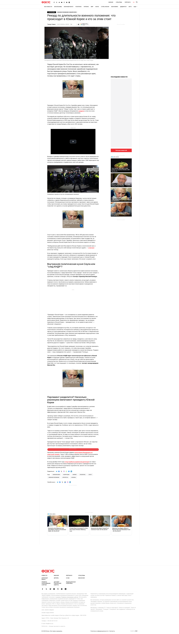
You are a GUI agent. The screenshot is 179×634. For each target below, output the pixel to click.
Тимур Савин (51, 24)
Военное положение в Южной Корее (67, 12)
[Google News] (66, 2)
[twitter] (46, 589)
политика (82, 474)
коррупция (66, 474)
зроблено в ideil (133, 631)
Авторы (56, 578)
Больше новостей (121, 150)
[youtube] (54, 589)
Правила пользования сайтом (46, 583)
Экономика (114, 6)
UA (133, 2)
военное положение (54, 477)
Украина (86, 6)
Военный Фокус (68, 6)
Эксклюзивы (58, 6)
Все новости (48, 6)
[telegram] (50, 589)
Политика (78, 6)
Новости (44, 575)
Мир (92, 6)
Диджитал (123, 6)
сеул (90, 474)
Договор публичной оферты (57, 583)
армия (74, 474)
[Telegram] (59, 2)
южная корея (56, 474)
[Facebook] (54, 2)
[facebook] (42, 589)
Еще (135, 6)
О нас (68, 578)
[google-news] (61, 589)
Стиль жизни (105, 6)
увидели (81, 111)
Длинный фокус (45, 578)
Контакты (112, 631)
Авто (130, 6)
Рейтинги (127, 2)
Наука (97, 6)
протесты (65, 477)
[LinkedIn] (69, 2)
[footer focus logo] (48, 571)
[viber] (57, 589)
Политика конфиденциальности (99, 631)
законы (74, 477)
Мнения (111, 2)
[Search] (137, 2)
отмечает (91, 247)
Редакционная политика (71, 582)
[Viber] (64, 2)
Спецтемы (119, 2)
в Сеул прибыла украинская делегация (76, 461)
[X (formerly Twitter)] (56, 2)
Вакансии (81, 578)
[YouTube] (61, 2)
